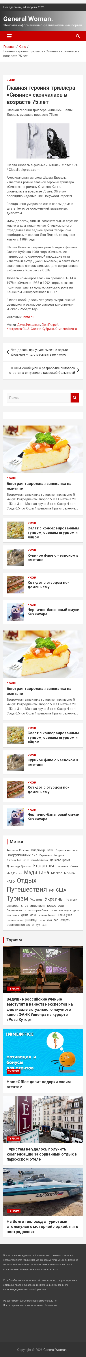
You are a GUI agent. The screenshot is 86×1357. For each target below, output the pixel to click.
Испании (63, 866)
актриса (13, 906)
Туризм (17, 898)
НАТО (11, 881)
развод (31, 920)
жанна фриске (47, 915)
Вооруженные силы (67, 850)
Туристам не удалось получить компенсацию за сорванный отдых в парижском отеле (42, 1154)
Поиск (75, 398)
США (61, 890)
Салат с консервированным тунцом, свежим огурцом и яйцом (53, 532)
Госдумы (59, 855)
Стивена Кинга (66, 329)
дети (24, 915)
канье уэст (65, 915)
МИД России (14, 873)
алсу (24, 905)
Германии (45, 855)
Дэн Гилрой (49, 324)
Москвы (69, 873)
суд (38, 924)
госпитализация (60, 910)
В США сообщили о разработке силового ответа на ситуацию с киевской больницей (42, 370)
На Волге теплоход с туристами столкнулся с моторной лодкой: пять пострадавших (42, 1226)
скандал (52, 920)
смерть (65, 920)
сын (44, 924)
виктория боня (38, 910)
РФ (51, 890)
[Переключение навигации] (9, 36)
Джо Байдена (39, 860)
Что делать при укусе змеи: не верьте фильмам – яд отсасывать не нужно (39, 352)
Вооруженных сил (22, 855)
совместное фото (20, 925)
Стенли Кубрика (42, 329)
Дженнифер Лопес (18, 860)
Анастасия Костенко (18, 850)
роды (42, 920)
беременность (16, 910)
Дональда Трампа (19, 866)
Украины (54, 899)
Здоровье (44, 866)
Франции (71, 899)
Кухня (11, 477)
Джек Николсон (28, 324)
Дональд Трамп (60, 860)
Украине (36, 899)
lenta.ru (28, 317)
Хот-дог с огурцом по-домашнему (48, 584)
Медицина (36, 872)
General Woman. (28, 19)
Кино (11, 80)
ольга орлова (15, 920)
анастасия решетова (47, 905)
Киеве (74, 866)
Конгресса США (18, 329)
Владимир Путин (42, 850)
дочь (33, 915)
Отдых (27, 880)
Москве (56, 873)
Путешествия (27, 889)
